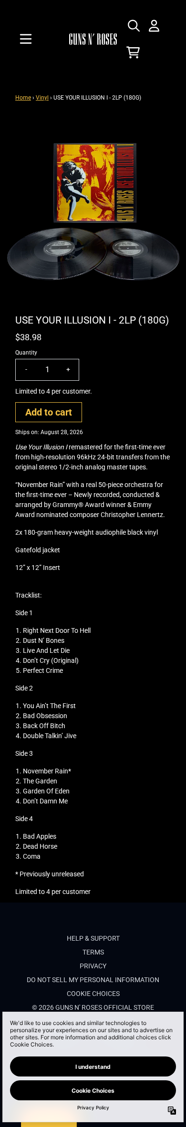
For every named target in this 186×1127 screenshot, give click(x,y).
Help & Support (93, 938)
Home (23, 97)
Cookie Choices (93, 993)
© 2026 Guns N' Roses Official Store (93, 1007)
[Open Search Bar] (133, 25)
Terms (93, 952)
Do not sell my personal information (93, 980)
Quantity (26, 352)
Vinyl (42, 97)
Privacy (93, 966)
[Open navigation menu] (25, 39)
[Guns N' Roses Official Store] (93, 38)
